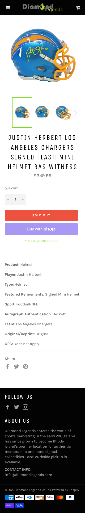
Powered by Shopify (65, 490)
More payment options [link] (41, 241)
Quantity (11, 188)
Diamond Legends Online (33, 490)
